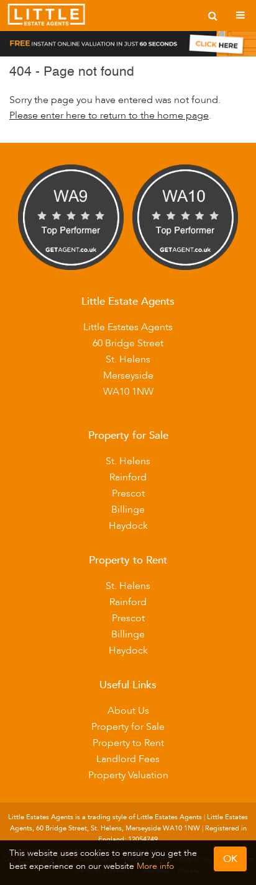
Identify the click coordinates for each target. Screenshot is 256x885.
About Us (128, 710)
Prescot (128, 493)
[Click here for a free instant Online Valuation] (128, 46)
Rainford (128, 477)
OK (230, 859)
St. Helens (128, 461)
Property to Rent (128, 743)
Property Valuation (128, 775)
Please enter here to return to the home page (109, 115)
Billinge (128, 509)
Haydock (128, 525)
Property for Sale (128, 727)
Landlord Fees (128, 759)
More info (155, 866)
